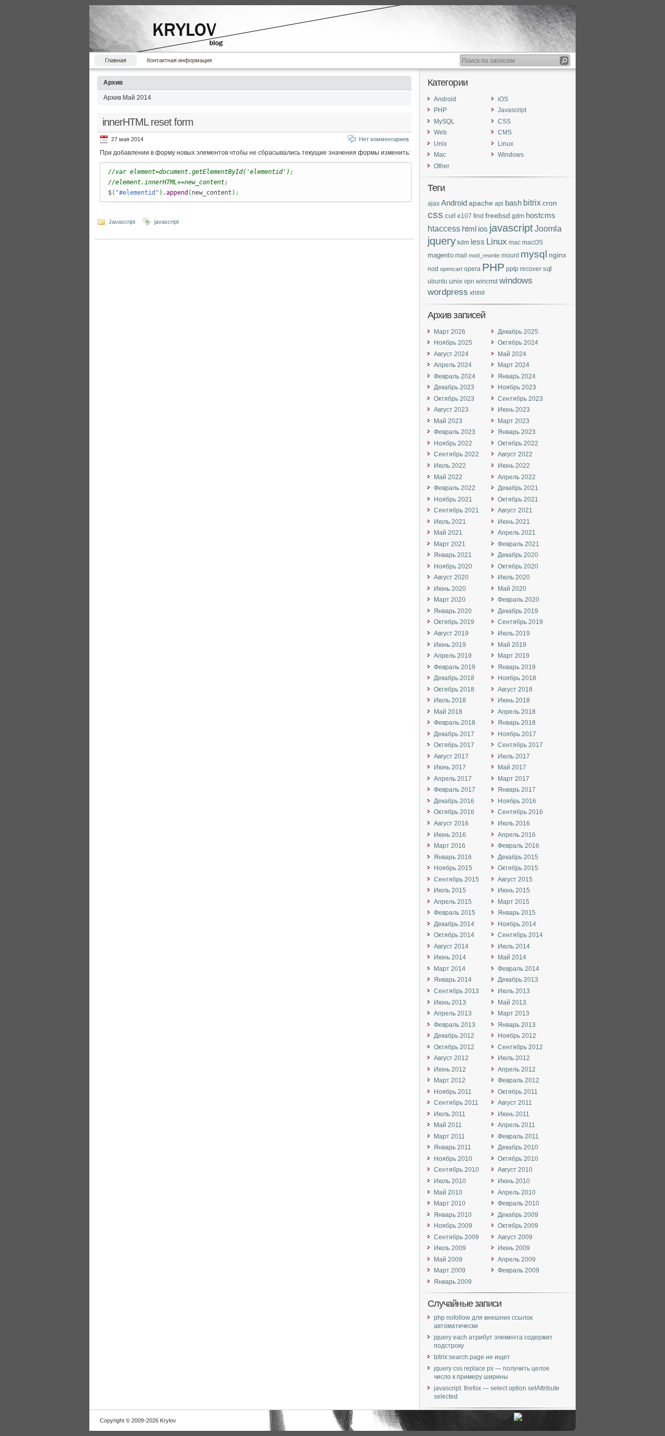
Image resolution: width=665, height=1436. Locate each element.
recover (530, 268)
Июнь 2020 (450, 588)
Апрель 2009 (517, 1259)
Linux (505, 143)
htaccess (444, 228)
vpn (469, 281)
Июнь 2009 (514, 1248)
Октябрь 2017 (454, 745)
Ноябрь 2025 (453, 342)
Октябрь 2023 (454, 398)
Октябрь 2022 (518, 443)
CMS (505, 132)
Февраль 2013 (454, 1024)
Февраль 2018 (454, 722)
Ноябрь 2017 (517, 734)
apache (481, 203)
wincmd (487, 281)
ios (483, 229)
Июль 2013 (514, 991)
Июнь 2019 (450, 644)
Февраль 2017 (454, 789)
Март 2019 (513, 655)
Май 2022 (448, 477)
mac (515, 242)
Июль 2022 (450, 465)
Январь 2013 (517, 1024)
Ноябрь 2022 (453, 443)
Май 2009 (448, 1259)
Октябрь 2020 (518, 566)
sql (547, 269)
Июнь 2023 (514, 409)
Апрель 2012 (517, 1069)
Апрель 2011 (516, 1125)
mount (510, 255)
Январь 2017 (517, 789)
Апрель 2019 (453, 655)
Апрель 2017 (453, 778)
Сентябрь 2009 (456, 1237)
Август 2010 (515, 1169)
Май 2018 (448, 711)
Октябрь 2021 (518, 499)
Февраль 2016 (518, 845)
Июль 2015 (450, 890)
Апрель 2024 (453, 365)
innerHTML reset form (147, 122)
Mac (440, 154)
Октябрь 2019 (454, 622)
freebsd (497, 216)
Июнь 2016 (450, 834)
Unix (440, 143)
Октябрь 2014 (454, 935)
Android (445, 99)
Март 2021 (450, 544)
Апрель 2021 (517, 532)
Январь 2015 (517, 912)
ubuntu (437, 281)
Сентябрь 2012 (520, 1047)
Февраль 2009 (518, 1270)
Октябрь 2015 (518, 868)
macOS (532, 242)
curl (450, 216)
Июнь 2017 (450, 767)
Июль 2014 (514, 946)
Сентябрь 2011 (456, 1102)
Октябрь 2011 (518, 1091)
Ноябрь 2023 (517, 387)
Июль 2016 (514, 823)
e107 (464, 215)
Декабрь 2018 (454, 678)
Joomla (548, 228)
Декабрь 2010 (518, 1147)
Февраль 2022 (454, 488)
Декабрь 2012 (454, 1035)
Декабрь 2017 (454, 734)
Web (440, 132)
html (469, 228)
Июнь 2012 (450, 1069)
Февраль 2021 (518, 544)
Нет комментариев (384, 139)
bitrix (532, 202)
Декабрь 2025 (518, 331)
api (499, 203)
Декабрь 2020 (518, 555)
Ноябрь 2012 (517, 1035)
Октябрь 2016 (454, 812)
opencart (451, 269)
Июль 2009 (450, 1248)
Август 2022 (515, 454)
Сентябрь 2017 (520, 745)
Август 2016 (451, 823)
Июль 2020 (514, 577)
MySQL (444, 121)
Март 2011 (449, 1136)
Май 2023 (448, 421)
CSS (504, 121)
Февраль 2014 (518, 968)
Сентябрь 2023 (520, 398)
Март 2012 (450, 1080)
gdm (518, 215)
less (478, 242)
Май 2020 (512, 588)
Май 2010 (448, 1192)
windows (516, 281)
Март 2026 (450, 331)
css (435, 214)
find (478, 215)
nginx (557, 255)
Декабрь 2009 (518, 1214)
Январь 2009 (453, 1281)
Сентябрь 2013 (456, 991)
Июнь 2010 (514, 1181)
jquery (442, 241)
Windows (511, 154)
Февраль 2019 (454, 667)
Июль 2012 (514, 1058)
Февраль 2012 (518, 1080)
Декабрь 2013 (518, 979)
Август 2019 (451, 633)
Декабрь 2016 (454, 801)
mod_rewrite (484, 255)
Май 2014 (512, 957)
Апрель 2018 (517, 711)
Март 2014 (450, 968)
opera (472, 269)
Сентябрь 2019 (520, 622)
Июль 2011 (450, 1114)
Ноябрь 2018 (517, 678)
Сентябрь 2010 (456, 1169)
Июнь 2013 (450, 1002)
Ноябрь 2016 (517, 801)
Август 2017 (451, 756)
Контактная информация (179, 60)
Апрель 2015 (453, 901)
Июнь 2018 (514, 700)
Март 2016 (450, 845)
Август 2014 (451, 946)
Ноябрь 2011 (453, 1091)
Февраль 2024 (454, 376)
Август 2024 (451, 354)
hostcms (540, 215)
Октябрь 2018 (454, 689)
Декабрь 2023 (454, 387)
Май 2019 (512, 644)
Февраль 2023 (454, 432)
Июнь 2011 (513, 1114)
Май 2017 (512, 767)
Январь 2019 (517, 667)
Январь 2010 (453, 1214)
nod (433, 268)
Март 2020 (450, 599)
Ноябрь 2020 (453, 566)
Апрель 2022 (517, 477)
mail (461, 255)
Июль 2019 (514, 633)
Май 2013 (512, 1002)
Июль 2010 (450, 1181)
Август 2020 (451, 577)
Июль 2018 (450, 700)
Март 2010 (450, 1203)
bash (513, 202)
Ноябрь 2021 (453, 499)
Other (441, 166)
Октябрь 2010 (518, 1158)
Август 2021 (515, 510)
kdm (463, 242)
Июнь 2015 (514, 890)
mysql (534, 254)
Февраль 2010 (518, 1203)
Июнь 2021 (514, 521)
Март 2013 (513, 1013)
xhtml (477, 292)
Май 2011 (448, 1125)
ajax (434, 203)
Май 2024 (512, 354)
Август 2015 (515, 879)
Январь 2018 (517, 722)
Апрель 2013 (453, 1013)
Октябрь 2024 (518, 342)
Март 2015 (513, 901)
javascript (166, 222)
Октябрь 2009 (518, 1225)
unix (455, 281)
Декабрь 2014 (454, 924)
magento (441, 255)
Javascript (122, 222)
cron (549, 203)
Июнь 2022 (514, 465)
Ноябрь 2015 (453, 868)
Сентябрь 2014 (520, 935)
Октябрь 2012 (454, 1047)
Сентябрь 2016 (520, 812)
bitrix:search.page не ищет (472, 1357)
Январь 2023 (517, 432)
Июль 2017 (514, 756)
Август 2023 (451, 409)
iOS (503, 99)
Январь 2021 (453, 555)
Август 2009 (515, 1237)
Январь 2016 (453, 857)
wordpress (448, 291)
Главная (115, 60)
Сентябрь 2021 (456, 510)
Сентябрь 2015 (456, 879)
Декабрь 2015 (518, 857)
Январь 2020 (453, 611)
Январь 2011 (452, 1147)
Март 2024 (513, 365)
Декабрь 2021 (518, 488)
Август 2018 (515, 689)
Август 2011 (515, 1102)
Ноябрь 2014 (517, 924)
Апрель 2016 (517, 834)
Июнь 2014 (450, 957)
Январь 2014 (453, 979)
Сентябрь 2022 (456, 454)
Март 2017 (513, 778)
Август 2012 (451, 1058)
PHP (440, 110)
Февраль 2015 (454, 912)
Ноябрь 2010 (453, 1158)
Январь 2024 (517, 376)
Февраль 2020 (518, 599)
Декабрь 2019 (518, 611)
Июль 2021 (450, 521)
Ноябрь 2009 (453, 1225)
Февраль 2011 (518, 1136)
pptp (512, 268)
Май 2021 (448, 532)
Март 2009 (450, 1270)
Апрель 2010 (517, 1192)
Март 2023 (513, 421)
